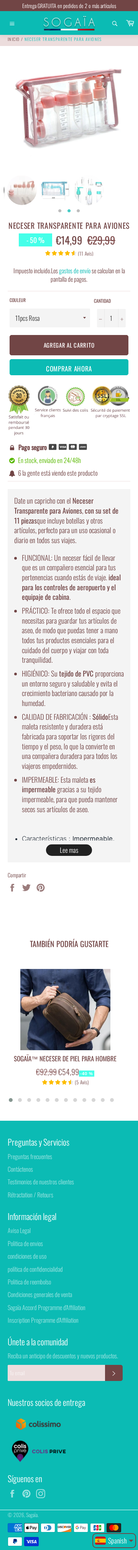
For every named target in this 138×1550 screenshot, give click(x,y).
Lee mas (69, 850)
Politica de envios (25, 1243)
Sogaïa (32, 1515)
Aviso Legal (19, 1230)
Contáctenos (20, 1169)
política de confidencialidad (35, 1269)
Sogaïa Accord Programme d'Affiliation (46, 1307)
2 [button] (69, 211)
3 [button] (78, 211)
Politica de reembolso (29, 1281)
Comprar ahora (69, 368)
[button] (10, 1100)
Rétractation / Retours (30, 1194)
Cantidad (102, 301)
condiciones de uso (27, 1256)
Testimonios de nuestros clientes (41, 1181)
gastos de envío (74, 270)
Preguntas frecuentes (30, 1156)
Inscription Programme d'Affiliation (43, 1320)
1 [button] (60, 211)
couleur (18, 300)
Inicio (14, 39)
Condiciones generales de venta (40, 1294)
